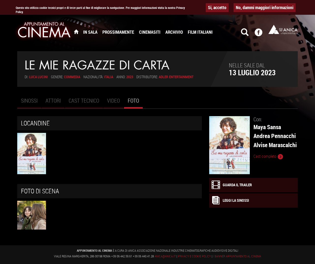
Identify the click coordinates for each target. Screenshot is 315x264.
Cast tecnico (84, 100)
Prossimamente (118, 32)
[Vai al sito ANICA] (283, 29)
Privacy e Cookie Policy (194, 256)
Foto (135, 102)
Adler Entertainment (176, 76)
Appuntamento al (44, 31)
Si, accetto (217, 7)
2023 (129, 76)
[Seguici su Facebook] (261, 34)
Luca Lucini (38, 76)
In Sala (90, 32)
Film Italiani (200, 32)
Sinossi (29, 100)
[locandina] (31, 153)
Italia (108, 76)
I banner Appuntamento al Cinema (237, 256)
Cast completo (265, 156)
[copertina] (31, 215)
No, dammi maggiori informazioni (264, 7)
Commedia (72, 76)
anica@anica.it (165, 256)
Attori (53, 100)
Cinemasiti (149, 32)
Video (113, 100)
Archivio (174, 32)
